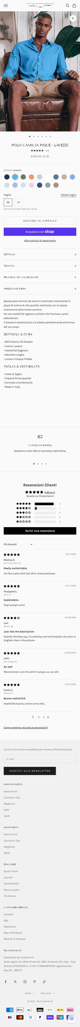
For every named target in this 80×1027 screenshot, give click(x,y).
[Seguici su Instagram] (25, 982)
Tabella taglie (68, 194)
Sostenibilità (11, 883)
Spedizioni (10, 926)
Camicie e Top (12, 797)
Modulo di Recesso (15, 938)
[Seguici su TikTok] (44, 982)
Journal (8, 877)
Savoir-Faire (11, 871)
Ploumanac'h (12, 950)
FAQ (6, 920)
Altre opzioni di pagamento (40, 240)
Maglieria (9, 803)
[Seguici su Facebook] (5, 982)
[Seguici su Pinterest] (34, 982)
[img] (12, 554)
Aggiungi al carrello (40, 220)
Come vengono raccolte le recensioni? (26, 727)
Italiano (45, 993)
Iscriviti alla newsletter (30, 770)
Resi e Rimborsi (13, 932)
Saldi (7, 816)
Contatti (8, 914)
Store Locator (11, 889)
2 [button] (38, 717)
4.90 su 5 (49, 492)
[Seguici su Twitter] (15, 982)
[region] (40, 445)
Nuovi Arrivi (10, 791)
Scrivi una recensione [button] (40, 531)
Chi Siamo (10, 896)
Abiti (6, 809)
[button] (23, 503)
